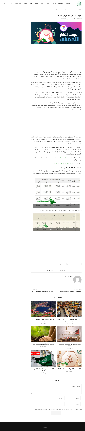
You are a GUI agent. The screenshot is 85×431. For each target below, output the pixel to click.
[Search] (4, 3)
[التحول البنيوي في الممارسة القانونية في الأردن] (69, 334)
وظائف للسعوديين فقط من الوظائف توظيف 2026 (43, 370)
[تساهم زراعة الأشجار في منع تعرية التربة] (43, 334)
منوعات (73, 9)
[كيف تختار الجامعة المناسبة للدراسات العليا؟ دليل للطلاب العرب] (69, 309)
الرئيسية (68, 3)
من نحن (25, 3)
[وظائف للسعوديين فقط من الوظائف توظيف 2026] (43, 358)
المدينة (36, 3)
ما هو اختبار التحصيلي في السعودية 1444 (65, 163)
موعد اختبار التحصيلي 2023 (59, 264)
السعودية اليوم (62, 157)
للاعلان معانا (18, 3)
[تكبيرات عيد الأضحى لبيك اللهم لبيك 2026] (69, 358)
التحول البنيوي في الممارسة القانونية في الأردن (69, 345)
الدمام (42, 3)
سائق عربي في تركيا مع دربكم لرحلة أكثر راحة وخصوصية (43, 320)
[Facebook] (11, 3)
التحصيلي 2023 (77, 264)
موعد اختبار (70, 264)
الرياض (54, 3)
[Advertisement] (56, 58)
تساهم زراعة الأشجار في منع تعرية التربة (43, 344)
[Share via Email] (47, 270)
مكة (31, 3)
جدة (48, 3)
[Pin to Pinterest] (49, 270)
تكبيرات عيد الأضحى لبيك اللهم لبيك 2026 (69, 369)
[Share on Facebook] (52, 270)
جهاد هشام (73, 18)
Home (80, 9)
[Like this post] (54, 270)
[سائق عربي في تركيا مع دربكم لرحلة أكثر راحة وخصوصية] (43, 309)
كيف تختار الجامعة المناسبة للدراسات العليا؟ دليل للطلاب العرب (69, 320)
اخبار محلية (60, 3)
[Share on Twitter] (51, 270)
